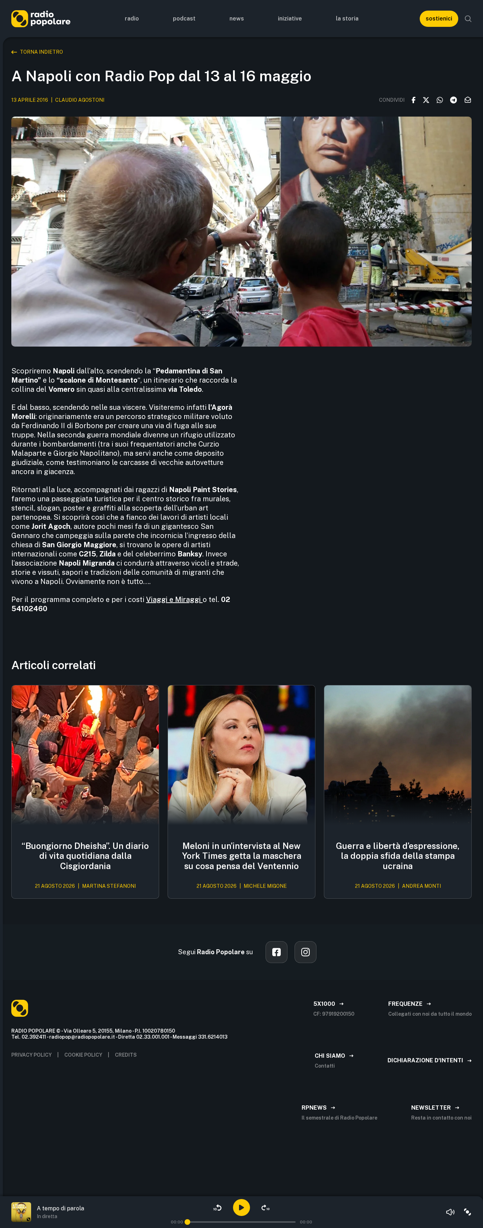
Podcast (184, 18)
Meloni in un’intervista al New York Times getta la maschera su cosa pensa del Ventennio (241, 856)
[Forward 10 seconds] (265, 1207)
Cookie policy (83, 1055)
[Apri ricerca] (468, 18)
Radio (132, 18)
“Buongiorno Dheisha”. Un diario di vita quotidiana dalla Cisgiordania (85, 856)
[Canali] (467, 1212)
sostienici (439, 18)
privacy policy (31, 1055)
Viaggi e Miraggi (174, 599)
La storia (347, 18)
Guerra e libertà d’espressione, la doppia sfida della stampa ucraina (398, 856)
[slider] (187, 1222)
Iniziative (290, 18)
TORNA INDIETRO (41, 52)
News (236, 18)
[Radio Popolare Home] (40, 18)
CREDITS (126, 1055)
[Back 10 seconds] (217, 1207)
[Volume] (450, 1212)
